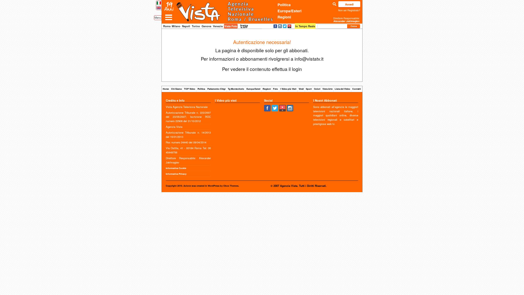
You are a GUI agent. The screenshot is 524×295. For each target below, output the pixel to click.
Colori (317, 88)
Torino (196, 26)
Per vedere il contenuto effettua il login (262, 69)
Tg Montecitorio (236, 88)
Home (166, 88)
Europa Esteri (253, 88)
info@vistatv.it (309, 58)
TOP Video (189, 88)
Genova (206, 26)
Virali (301, 88)
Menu (158, 17)
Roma (167, 26)
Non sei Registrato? (349, 10)
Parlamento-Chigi (216, 88)
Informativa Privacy (176, 173)
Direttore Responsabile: (346, 20)
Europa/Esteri (290, 11)
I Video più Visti (288, 88)
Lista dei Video (342, 88)
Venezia (218, 26)
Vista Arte (327, 88)
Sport (309, 88)
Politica (284, 4)
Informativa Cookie (176, 168)
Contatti (356, 88)
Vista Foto (230, 26)
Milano (176, 26)
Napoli (186, 26)
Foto (275, 88)
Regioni (284, 17)
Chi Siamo (176, 88)
